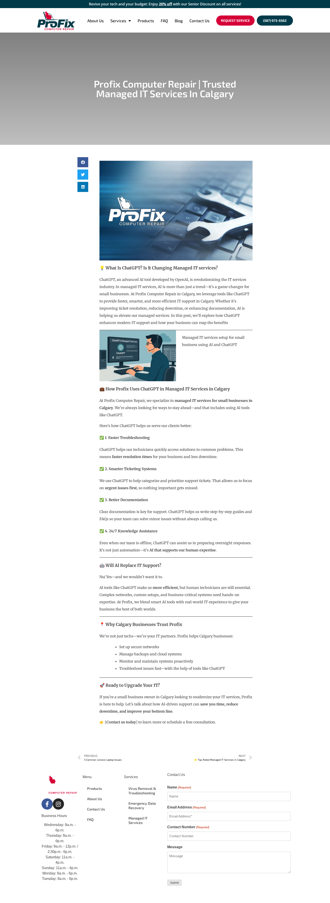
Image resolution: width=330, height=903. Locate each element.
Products (146, 20)
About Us (95, 20)
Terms (115, 894)
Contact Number (188, 827)
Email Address (186, 807)
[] (121, 722)
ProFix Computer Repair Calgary (79, 894)
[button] (82, 162)
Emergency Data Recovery (142, 805)
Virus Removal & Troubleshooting (142, 790)
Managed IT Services (137, 820)
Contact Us (199, 20)
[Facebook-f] (47, 804)
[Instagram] (58, 804)
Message (175, 847)
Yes (109, 577)
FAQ (164, 20)
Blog (179, 20)
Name (179, 787)
